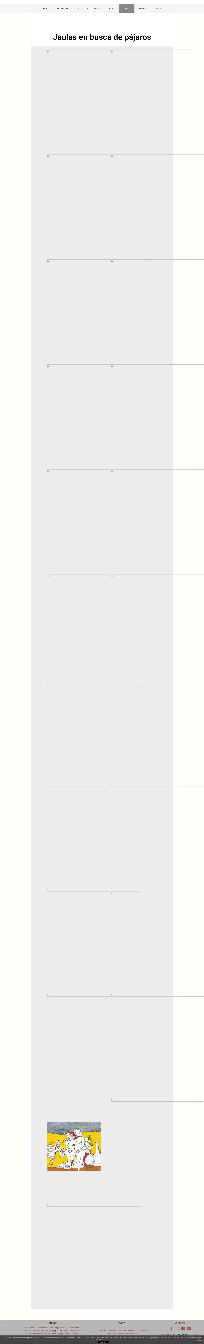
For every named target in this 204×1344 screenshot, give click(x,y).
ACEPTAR (103, 1342)
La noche (66, 1334)
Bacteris (53, 1328)
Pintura (127, 8)
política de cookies (172, 1338)
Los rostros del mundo (127, 1333)
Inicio (45, 8)
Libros (111, 8)
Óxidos (75, 1334)
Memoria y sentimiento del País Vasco (44, 1334)
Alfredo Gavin (62, 8)
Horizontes (30, 1328)
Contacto (157, 8)
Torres (61, 1328)
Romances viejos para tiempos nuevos (119, 1330)
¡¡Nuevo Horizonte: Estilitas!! (88, 8)
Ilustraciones (42, 1328)
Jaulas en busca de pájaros (68, 1331)
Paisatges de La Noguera (44, 1331)
